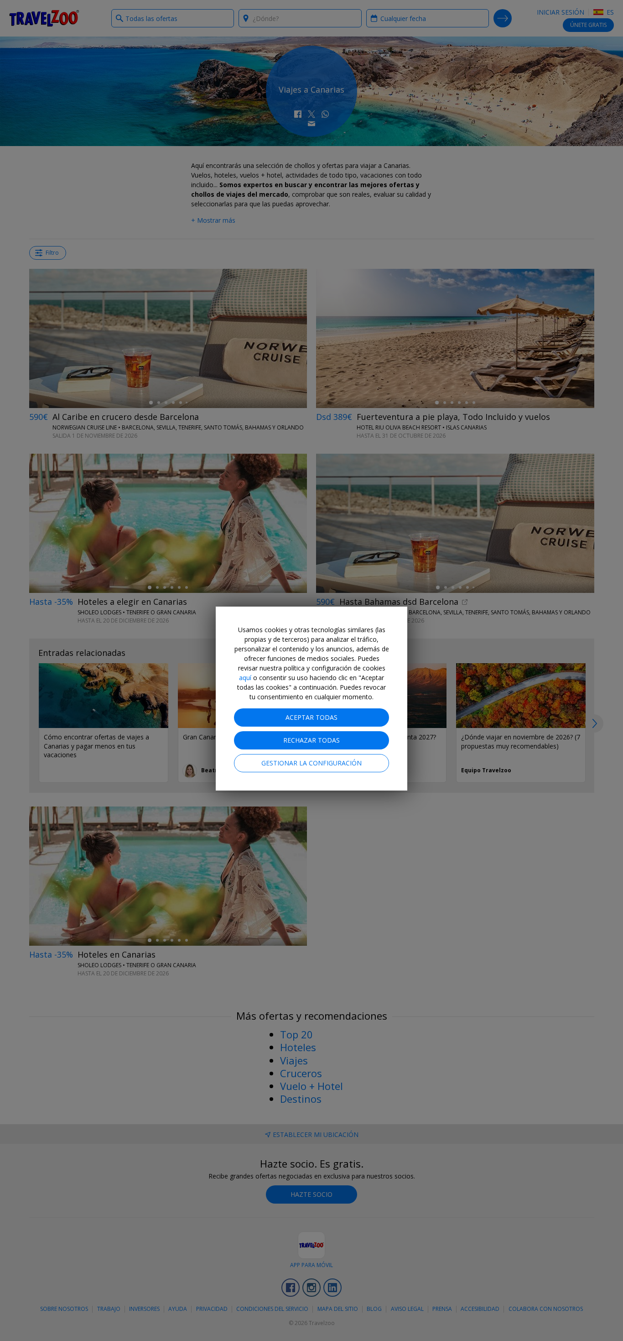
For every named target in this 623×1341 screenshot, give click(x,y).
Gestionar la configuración (311, 763)
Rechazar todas (311, 740)
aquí (245, 677)
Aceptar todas (311, 717)
